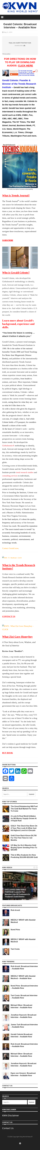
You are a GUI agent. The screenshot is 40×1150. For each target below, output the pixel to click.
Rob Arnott (15, 910)
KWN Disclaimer (10, 1115)
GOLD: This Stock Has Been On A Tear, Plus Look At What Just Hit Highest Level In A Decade (24, 828)
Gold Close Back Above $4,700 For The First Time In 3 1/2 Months (24, 838)
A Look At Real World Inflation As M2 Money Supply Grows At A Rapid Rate (24, 818)
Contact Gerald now (10, 548)
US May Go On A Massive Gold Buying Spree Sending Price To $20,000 (24, 847)
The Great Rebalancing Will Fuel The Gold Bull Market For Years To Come (24, 808)
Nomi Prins (15, 930)
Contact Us (8, 1128)
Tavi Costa (15, 949)
